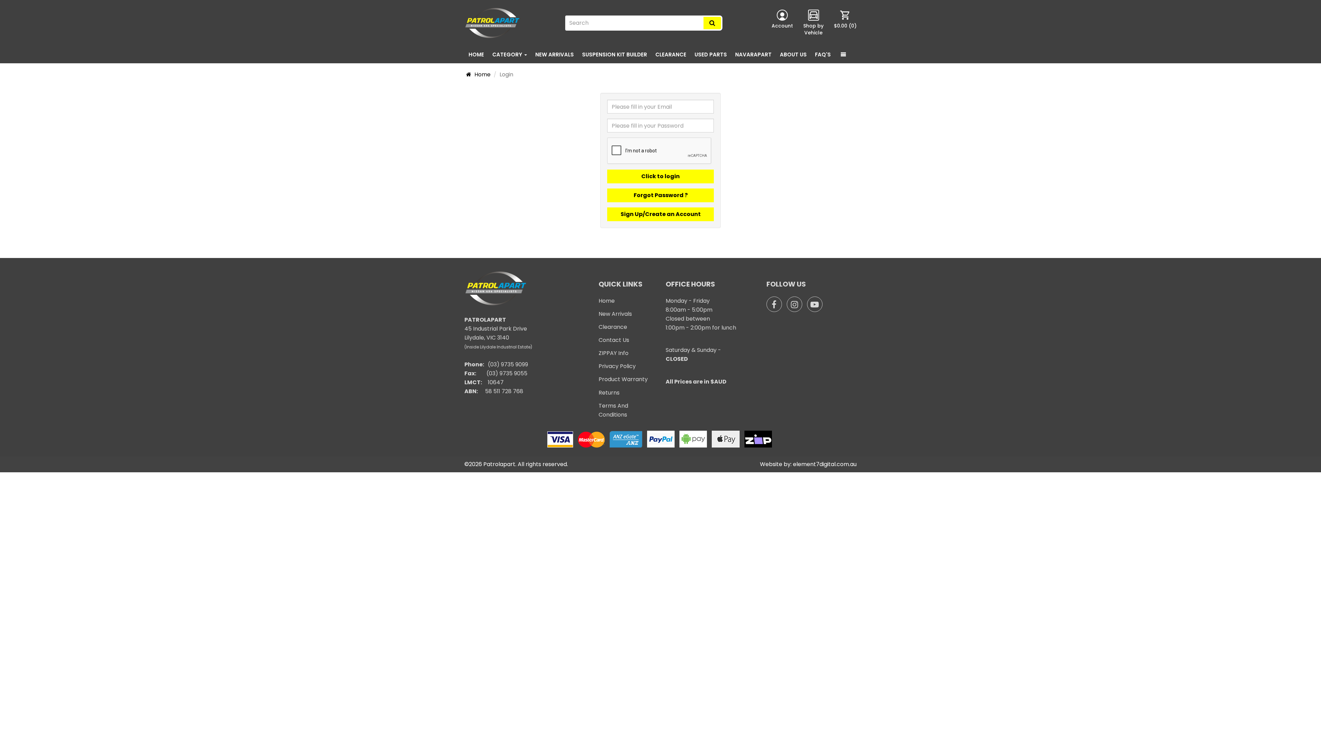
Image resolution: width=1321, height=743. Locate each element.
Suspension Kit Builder (614, 54)
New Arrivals (554, 54)
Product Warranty (623, 379)
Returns (609, 393)
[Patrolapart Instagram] (794, 304)
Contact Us (614, 340)
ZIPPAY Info (614, 353)
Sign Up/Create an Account (661, 214)
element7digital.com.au (825, 464)
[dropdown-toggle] (843, 54)
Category (508, 54)
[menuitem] (845, 23)
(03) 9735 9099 (508, 364)
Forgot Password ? (661, 195)
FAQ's (823, 54)
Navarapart (753, 54)
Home (476, 54)
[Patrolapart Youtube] (815, 304)
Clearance (670, 54)
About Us (793, 54)
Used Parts (711, 54)
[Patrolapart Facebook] (774, 304)
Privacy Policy (617, 366)
